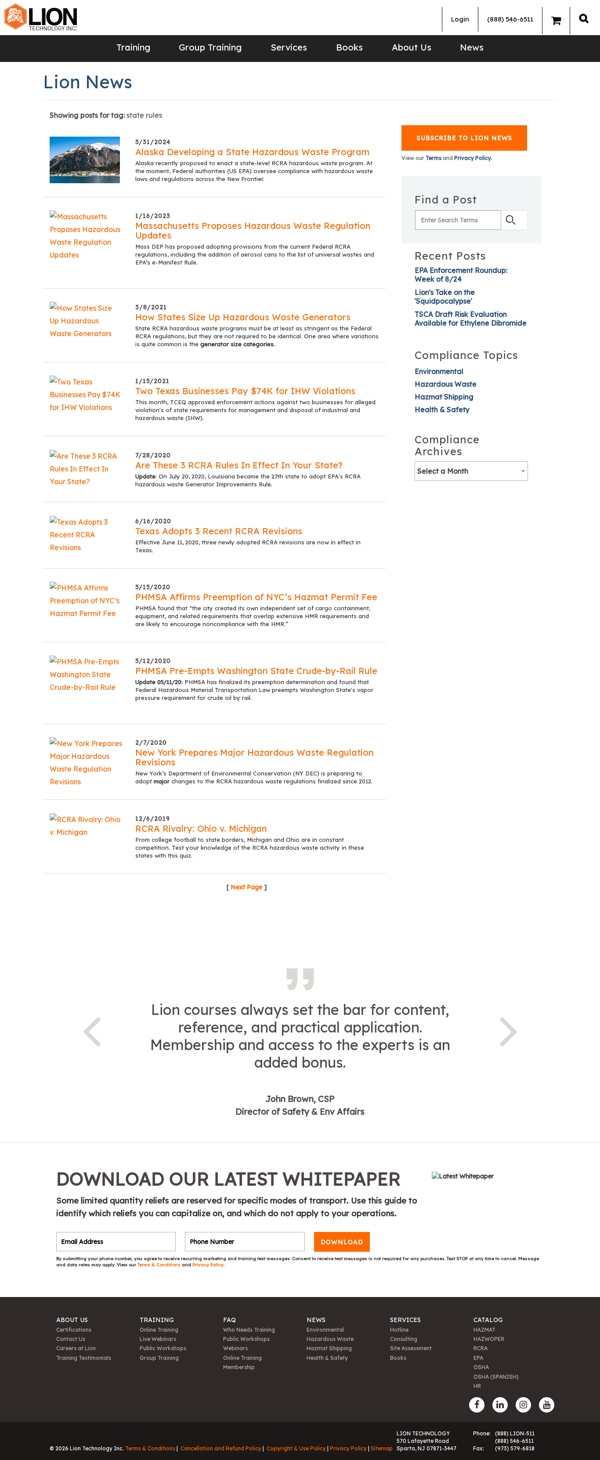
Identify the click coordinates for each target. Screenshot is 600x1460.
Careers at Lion (76, 1348)
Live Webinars (158, 1339)
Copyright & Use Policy (296, 1448)
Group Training (210, 47)
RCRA (480, 1348)
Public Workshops (163, 1348)
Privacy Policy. (473, 158)
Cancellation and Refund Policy (221, 1448)
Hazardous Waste (446, 384)
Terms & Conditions (159, 1265)
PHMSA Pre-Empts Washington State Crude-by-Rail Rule (256, 670)
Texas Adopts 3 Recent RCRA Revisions (218, 530)
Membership (239, 1367)
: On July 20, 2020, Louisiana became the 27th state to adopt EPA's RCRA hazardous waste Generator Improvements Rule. (248, 480)
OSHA (481, 1367)
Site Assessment (411, 1348)
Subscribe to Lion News (464, 138)
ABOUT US (72, 1320)
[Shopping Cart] (556, 20)
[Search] (583, 18)
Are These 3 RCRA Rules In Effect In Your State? (239, 465)
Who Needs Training (249, 1329)
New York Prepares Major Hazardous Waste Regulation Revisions (254, 757)
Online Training (159, 1329)
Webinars (235, 1348)
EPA (478, 1358)
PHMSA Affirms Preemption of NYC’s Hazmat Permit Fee (256, 596)
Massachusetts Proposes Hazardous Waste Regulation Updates (252, 230)
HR (477, 1386)
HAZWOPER (488, 1339)
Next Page (246, 887)
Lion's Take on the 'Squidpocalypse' (445, 296)
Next (509, 1030)
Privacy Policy (208, 1265)
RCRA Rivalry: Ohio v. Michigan (201, 828)
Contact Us (70, 1339)
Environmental (439, 371)
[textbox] (471, 471)
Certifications (73, 1329)
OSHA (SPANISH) (496, 1376)
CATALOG (488, 1320)
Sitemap (382, 1448)
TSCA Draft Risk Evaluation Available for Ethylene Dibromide (471, 318)
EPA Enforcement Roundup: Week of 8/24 (461, 274)
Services (289, 47)
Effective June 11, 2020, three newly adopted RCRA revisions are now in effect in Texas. (248, 546)
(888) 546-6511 (510, 19)
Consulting (403, 1339)
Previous (91, 1030)
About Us (411, 47)
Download (342, 1242)
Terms (433, 158)
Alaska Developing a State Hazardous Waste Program (252, 151)
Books (349, 47)
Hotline (399, 1329)
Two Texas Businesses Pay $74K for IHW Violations (245, 390)
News (472, 47)
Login (460, 19)
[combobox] (471, 471)
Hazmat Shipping (444, 396)
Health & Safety (442, 409)
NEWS (316, 1320)
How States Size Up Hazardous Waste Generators (243, 317)
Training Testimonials (83, 1358)
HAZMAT (484, 1329)
